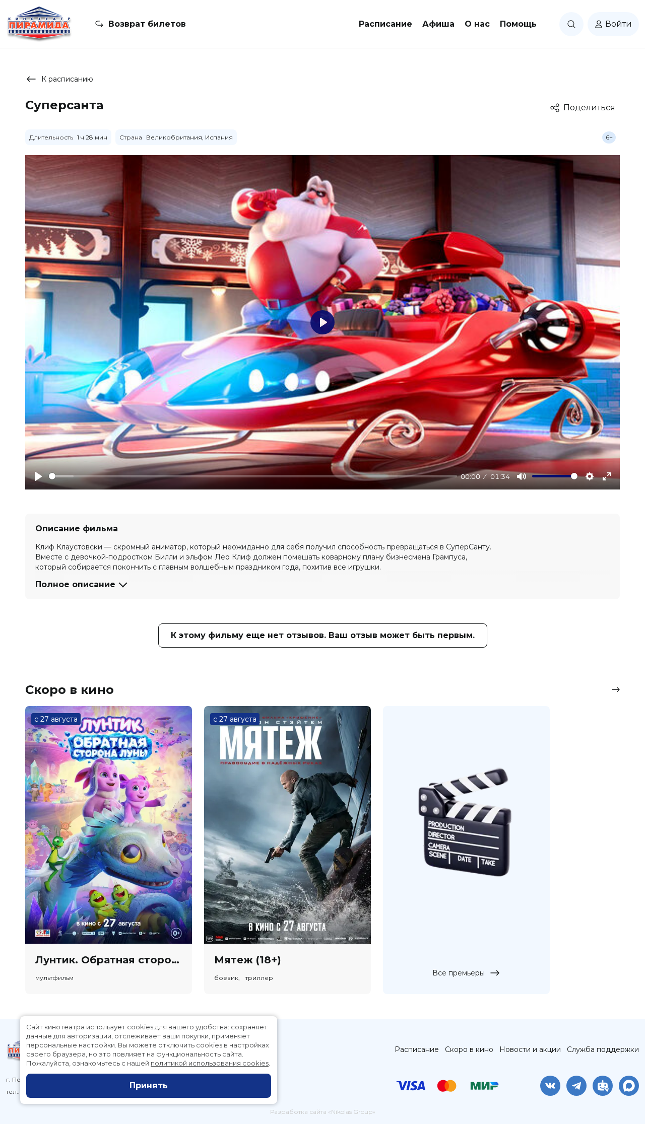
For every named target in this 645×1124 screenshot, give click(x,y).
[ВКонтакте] (550, 1086)
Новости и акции (530, 1049)
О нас (477, 24)
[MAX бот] (629, 1086)
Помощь (518, 24)
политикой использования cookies (210, 1063)
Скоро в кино (469, 1049)
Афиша (438, 24)
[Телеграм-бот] (603, 1086)
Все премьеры (458, 972)
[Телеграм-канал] (576, 1086)
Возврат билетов (147, 24)
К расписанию (67, 79)
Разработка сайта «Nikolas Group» (322, 1111)
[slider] (253, 476)
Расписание (385, 24)
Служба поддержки (603, 1049)
